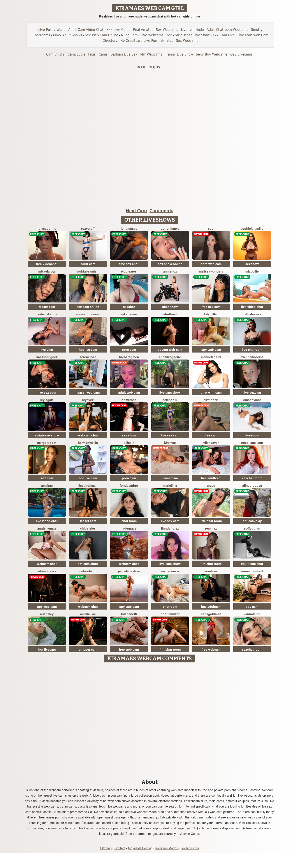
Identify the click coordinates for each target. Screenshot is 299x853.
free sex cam (211, 306)
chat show (170, 306)
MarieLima (170, 485)
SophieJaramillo (252, 228)
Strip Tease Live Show (192, 35)
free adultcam (211, 478)
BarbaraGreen (129, 357)
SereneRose (88, 357)
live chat (46, 349)
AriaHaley (47, 614)
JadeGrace (129, 528)
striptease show (47, 435)
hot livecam (47, 649)
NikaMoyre (129, 314)
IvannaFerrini (252, 614)
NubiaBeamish (87, 271)
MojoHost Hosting (140, 848)
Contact (119, 848)
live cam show (170, 392)
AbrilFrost (170, 314)
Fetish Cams (98, 54)
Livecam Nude (192, 30)
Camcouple (76, 54)
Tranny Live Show (179, 54)
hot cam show (87, 563)
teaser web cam (88, 392)
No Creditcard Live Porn (139, 40)
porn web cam (211, 264)
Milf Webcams (151, 54)
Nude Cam (129, 35)
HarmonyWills (88, 442)
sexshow (252, 264)
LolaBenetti (129, 614)
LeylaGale (47, 400)
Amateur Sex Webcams (179, 40)
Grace (211, 485)
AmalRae (47, 485)
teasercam (170, 478)
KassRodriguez (47, 357)
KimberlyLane (252, 400)
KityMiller (211, 314)
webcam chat (88, 435)
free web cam (129, 649)
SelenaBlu (170, 400)
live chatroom (252, 349)
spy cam (252, 606)
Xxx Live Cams (118, 30)
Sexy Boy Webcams (211, 54)
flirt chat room (211, 563)
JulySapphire (47, 228)
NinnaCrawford (252, 571)
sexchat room (252, 478)
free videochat (47, 264)
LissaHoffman (88, 485)
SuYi (211, 228)
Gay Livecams (241, 54)
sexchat (129, 306)
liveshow (252, 435)
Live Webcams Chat (156, 35)
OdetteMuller (170, 614)
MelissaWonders (211, 271)
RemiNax (211, 528)
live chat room (211, 521)
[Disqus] (149, 719)
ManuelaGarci (211, 357)
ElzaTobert (211, 400)
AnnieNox (170, 271)
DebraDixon (88, 571)
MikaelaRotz (46, 271)
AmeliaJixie (88, 614)
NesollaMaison (252, 442)
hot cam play (252, 521)
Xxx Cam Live (224, 35)
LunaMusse (129, 228)
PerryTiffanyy (170, 228)
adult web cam (129, 392)
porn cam (129, 349)
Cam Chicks (55, 54)
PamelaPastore (129, 571)
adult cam (88, 264)
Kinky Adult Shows (67, 35)
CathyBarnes (252, 314)
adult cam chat (252, 563)
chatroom (170, 606)
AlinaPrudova (252, 485)
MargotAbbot (46, 442)
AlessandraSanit (88, 314)
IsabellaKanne (47, 314)
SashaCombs (169, 571)
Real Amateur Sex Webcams (155, 30)
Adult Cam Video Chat (86, 30)
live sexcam (252, 392)
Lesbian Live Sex (124, 54)
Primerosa (128, 400)
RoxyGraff (88, 228)
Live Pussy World (51, 30)
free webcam (211, 649)
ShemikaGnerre (170, 357)
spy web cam (211, 349)
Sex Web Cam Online (101, 35)
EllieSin (129, 442)
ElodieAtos (129, 271)
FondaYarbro (129, 485)
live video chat (252, 306)
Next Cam (136, 210)
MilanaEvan (211, 442)
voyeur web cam (170, 349)
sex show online (170, 264)
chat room (129, 521)
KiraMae (170, 442)
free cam (211, 435)
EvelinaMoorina (252, 357)
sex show (129, 435)
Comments (161, 210)
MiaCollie (252, 271)
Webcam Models (167, 848)
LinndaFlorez (170, 528)
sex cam (47, 478)
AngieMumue (46, 528)
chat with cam (211, 392)
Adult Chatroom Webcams (227, 30)
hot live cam (88, 349)
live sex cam (47, 392)
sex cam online (88, 306)
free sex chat (129, 264)
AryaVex (88, 400)
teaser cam (47, 306)
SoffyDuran (252, 528)
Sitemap (106, 848)
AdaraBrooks (46, 571)
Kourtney (211, 571)
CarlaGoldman (211, 614)
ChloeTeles (88, 528)
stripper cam (88, 649)
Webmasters (190, 848)
